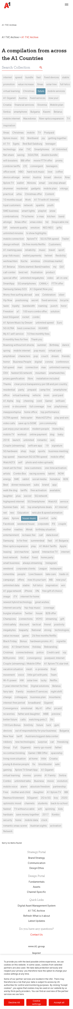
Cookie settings (36, 1002)
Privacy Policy (54, 11)
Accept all (59, 1002)
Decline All (14, 1002)
